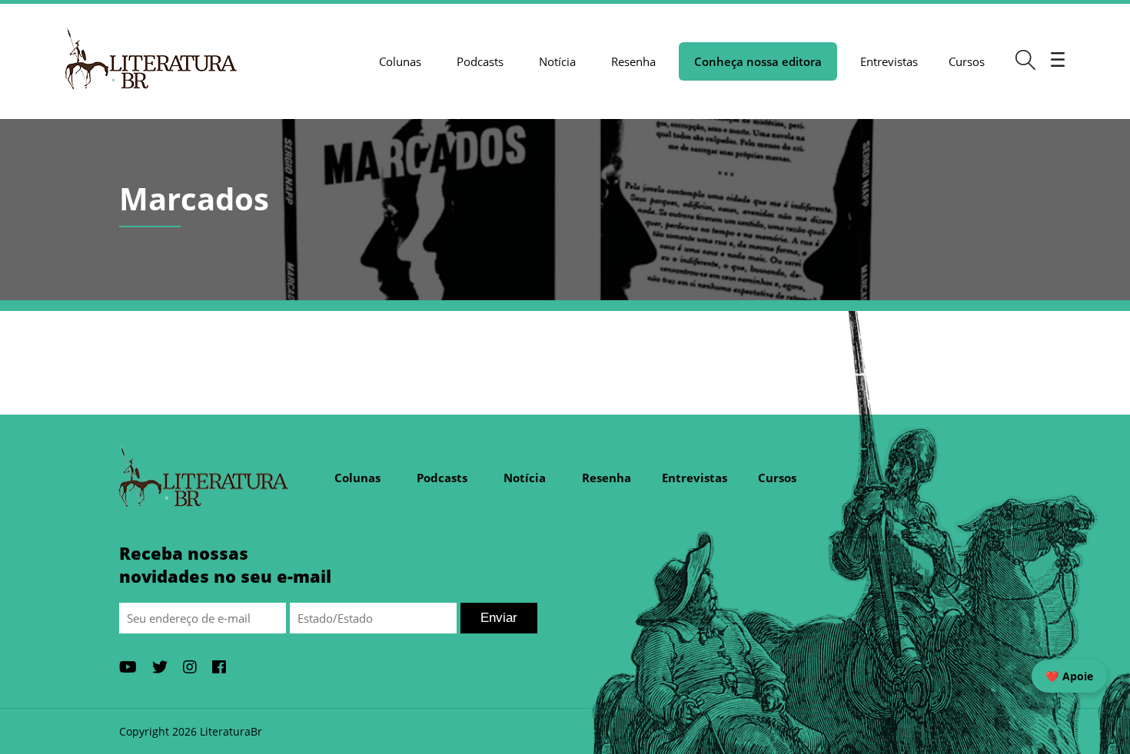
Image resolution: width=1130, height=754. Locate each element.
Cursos (967, 61)
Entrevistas (889, 61)
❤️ (1069, 676)
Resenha (633, 61)
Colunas (400, 61)
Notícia (557, 61)
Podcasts (480, 61)
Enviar (498, 617)
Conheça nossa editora (758, 61)
